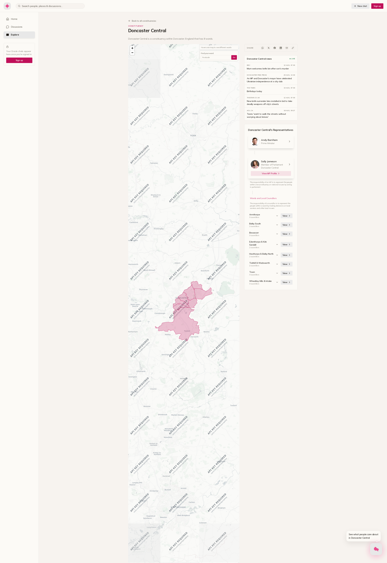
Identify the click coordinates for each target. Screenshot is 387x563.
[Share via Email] (287, 48)
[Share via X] (269, 48)
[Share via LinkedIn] (281, 48)
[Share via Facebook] (275, 48)
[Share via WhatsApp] (262, 48)
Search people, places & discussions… (42, 6)
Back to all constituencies (144, 20)
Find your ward (207, 53)
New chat (362, 6)
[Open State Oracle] (376, 549)
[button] (132, 48)
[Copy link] (293, 48)
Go (234, 57)
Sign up (377, 6)
